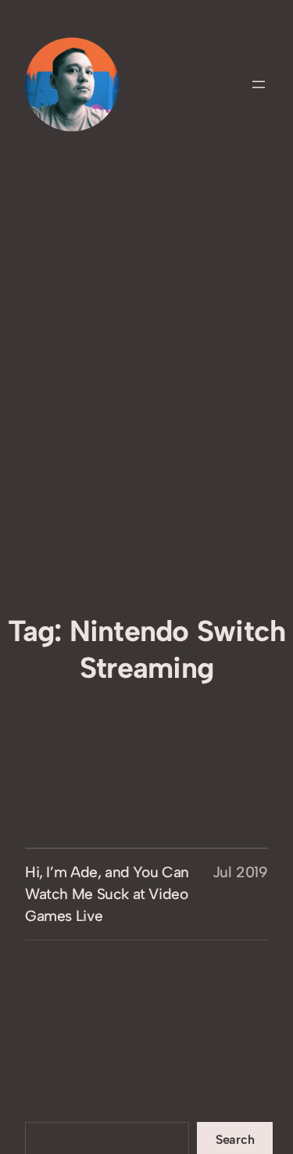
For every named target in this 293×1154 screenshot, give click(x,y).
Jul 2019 (240, 872)
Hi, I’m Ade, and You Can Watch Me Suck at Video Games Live (107, 894)
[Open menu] (258, 84)
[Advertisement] (146, 447)
